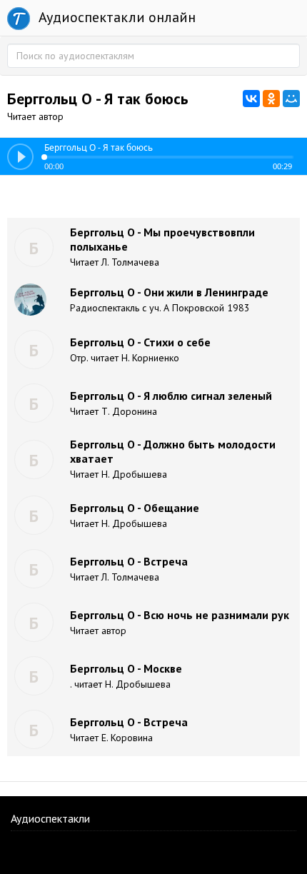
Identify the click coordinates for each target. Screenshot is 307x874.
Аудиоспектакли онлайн (115, 17)
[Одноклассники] (271, 98)
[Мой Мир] (291, 98)
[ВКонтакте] (251, 98)
